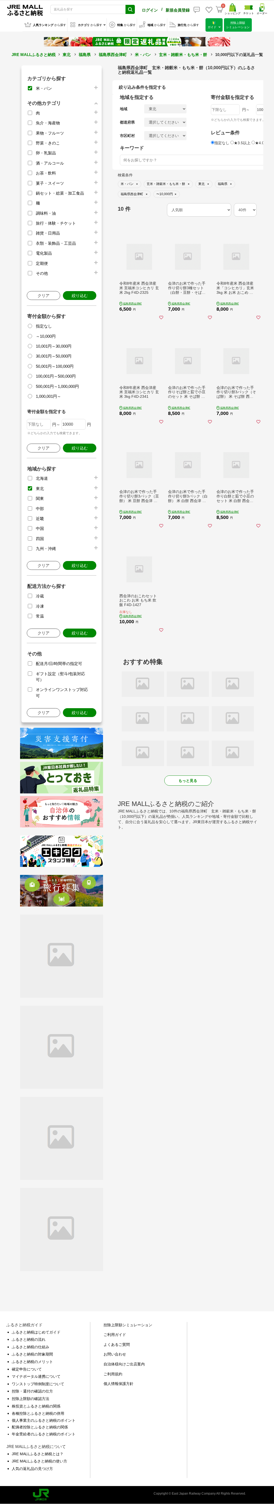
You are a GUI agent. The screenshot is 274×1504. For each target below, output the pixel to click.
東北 (67, 54)
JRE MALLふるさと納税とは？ (37, 1454)
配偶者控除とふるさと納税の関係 (40, 1427)
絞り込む (80, 295)
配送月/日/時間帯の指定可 (59, 663)
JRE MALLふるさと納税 (34, 54)
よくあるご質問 (117, 1344)
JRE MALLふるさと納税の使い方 (39, 1461)
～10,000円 (46, 336)
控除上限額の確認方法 (30, 1399)
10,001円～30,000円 (53, 346)
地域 (123, 109)
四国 (40, 538)
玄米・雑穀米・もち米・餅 (183, 54)
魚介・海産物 (48, 123)
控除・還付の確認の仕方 (32, 1391)
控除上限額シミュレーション (128, 1325)
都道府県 (127, 122)
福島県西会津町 (113, 54)
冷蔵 (40, 596)
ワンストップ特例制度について (38, 1384)
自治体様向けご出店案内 (124, 1364)
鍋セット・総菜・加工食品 (60, 193)
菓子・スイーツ (50, 183)
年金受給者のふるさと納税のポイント (43, 1434)
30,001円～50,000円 (53, 356)
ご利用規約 (113, 1374)
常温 (40, 616)
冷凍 (40, 606)
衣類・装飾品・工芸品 (56, 243)
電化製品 (44, 253)
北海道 (42, 478)
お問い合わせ (115, 1354)
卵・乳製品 (46, 153)
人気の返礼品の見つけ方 (32, 1468)
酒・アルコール (50, 163)
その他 (42, 273)
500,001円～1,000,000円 (57, 386)
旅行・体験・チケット (56, 223)
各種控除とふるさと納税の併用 (38, 1413)
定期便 (42, 263)
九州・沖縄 (46, 548)
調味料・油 (46, 213)
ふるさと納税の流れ (28, 1339)
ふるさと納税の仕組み (30, 1347)
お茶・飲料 (46, 173)
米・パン (143, 54)
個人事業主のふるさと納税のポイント (43, 1420)
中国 (40, 528)
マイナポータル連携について (36, 1376)
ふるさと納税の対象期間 (32, 1354)
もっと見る (187, 780)
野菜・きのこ (48, 143)
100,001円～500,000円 (56, 376)
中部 (40, 508)
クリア (43, 295)
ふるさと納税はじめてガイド (36, 1332)
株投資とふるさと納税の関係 (36, 1406)
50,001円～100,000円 (55, 366)
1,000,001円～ (48, 396)
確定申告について (27, 1369)
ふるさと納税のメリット (32, 1362)
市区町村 (127, 135)
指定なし (44, 326)
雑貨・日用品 (48, 233)
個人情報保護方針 (119, 1384)
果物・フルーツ (50, 133)
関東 (40, 498)
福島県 (85, 54)
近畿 (40, 518)
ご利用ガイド (115, 1334)
